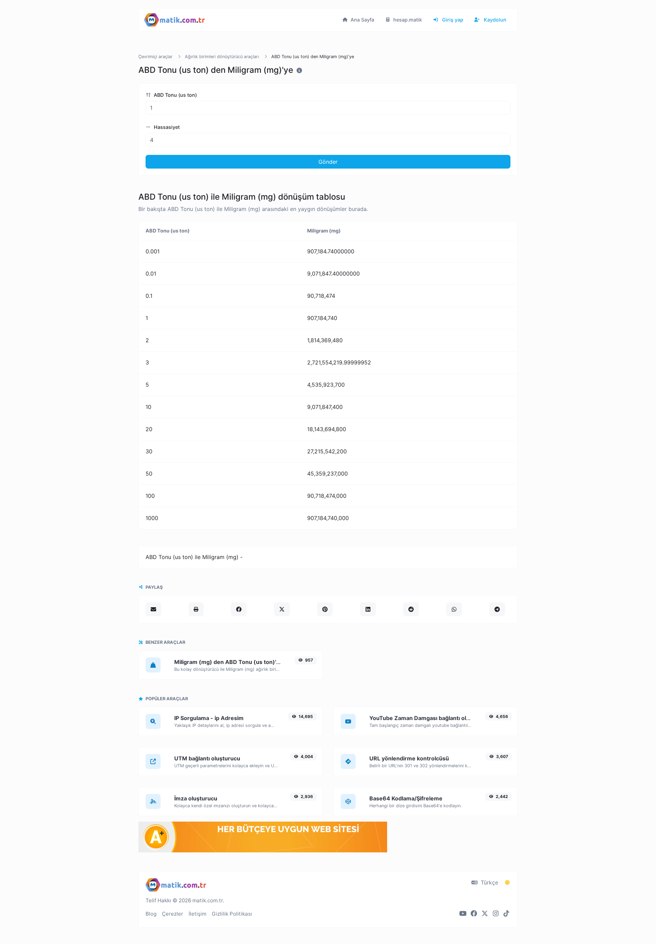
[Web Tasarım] (262, 850)
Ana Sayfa (361, 20)
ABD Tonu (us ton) (174, 95)
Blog (151, 913)
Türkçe (488, 882)
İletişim (197, 913)
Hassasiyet (166, 127)
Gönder (328, 161)
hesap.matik (407, 20)
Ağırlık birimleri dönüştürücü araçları (222, 56)
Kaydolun (494, 20)
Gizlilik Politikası (232, 913)
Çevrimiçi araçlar (155, 56)
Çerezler (172, 913)
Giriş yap (452, 20)
